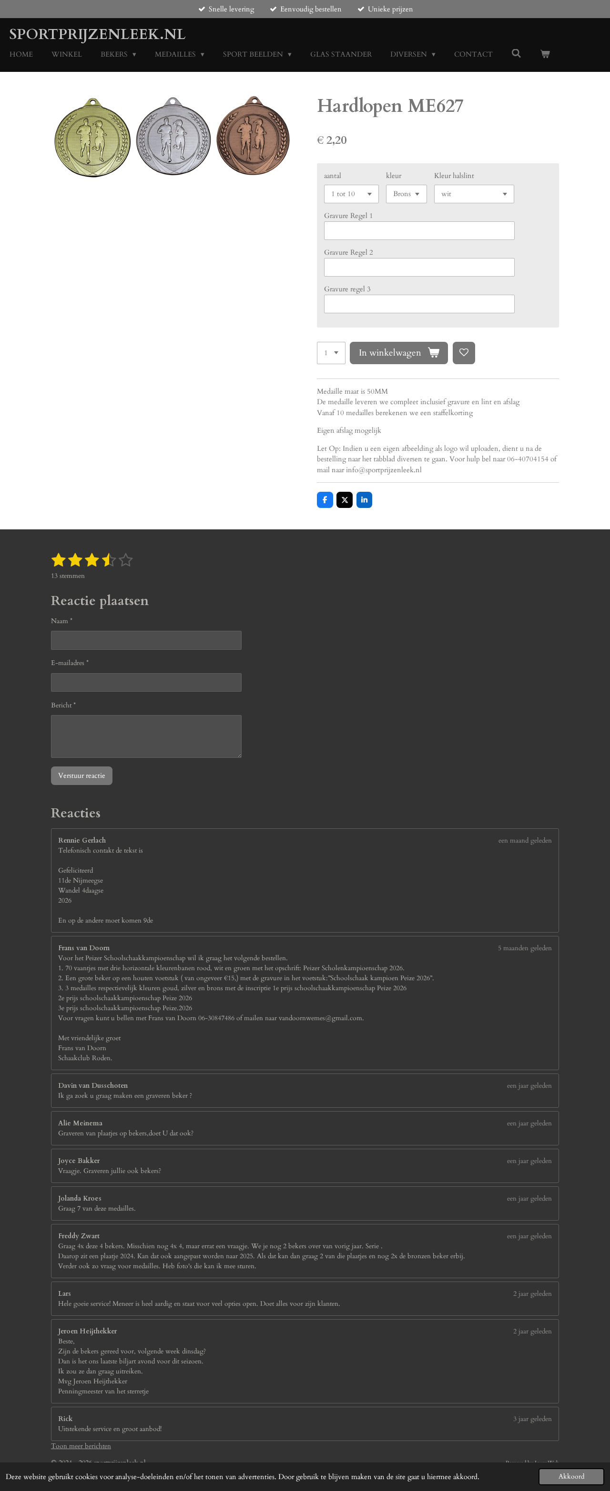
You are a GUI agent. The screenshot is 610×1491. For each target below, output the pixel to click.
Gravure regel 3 (347, 289)
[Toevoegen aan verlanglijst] (464, 353)
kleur (393, 175)
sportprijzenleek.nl (98, 34)
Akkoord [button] (571, 1476)
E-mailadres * (70, 662)
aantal (332, 175)
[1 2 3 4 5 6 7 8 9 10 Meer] (331, 353)
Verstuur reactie (81, 775)
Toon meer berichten (81, 1446)
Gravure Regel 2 (348, 252)
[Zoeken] (516, 54)
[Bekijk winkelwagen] (545, 54)
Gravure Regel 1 (348, 215)
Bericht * (63, 705)
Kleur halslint (454, 175)
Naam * (61, 621)
